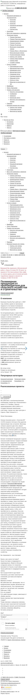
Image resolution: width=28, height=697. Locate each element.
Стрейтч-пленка (15, 62)
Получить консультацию (7, 293)
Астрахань (10, 122)
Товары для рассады (13, 90)
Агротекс (13, 21)
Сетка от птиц (14, 80)
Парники (9, 103)
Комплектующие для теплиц (15, 105)
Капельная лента (15, 97)
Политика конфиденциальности (10, 683)
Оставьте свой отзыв (7, 691)
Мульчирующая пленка (17, 53)
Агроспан (13, 19)
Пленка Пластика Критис (18, 39)
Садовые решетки (15, 76)
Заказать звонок (6, 257)
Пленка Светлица (15, 37)
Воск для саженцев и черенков (16, 33)
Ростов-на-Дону (9, 120)
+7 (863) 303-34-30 (19, 255)
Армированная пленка (17, 41)
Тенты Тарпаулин (12, 88)
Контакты (7, 144)
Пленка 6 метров (15, 43)
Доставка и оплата (9, 138)
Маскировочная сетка (17, 68)
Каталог (6, 14)
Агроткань (10, 31)
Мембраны (10, 86)
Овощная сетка (14, 78)
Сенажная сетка (15, 74)
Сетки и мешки (11, 64)
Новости (6, 140)
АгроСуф (12, 23)
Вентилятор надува (16, 111)
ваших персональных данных (16, 640)
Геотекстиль (14, 29)
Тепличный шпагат (15, 109)
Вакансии (7, 142)
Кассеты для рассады (16, 92)
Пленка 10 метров (15, 45)
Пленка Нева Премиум (17, 58)
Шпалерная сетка (15, 70)
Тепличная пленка (12, 35)
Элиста (9, 127)
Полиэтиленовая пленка (17, 54)
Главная (6, 646)
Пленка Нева (14, 60)
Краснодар (10, 123)
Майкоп (9, 125)
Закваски (13, 95)
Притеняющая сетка (16, 66)
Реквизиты (7, 652)
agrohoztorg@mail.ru (7, 663)
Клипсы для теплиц (16, 56)
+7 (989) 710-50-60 (21, 8)
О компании (7, 136)
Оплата (6, 648)
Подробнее (4, 364)
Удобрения (13, 94)
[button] (26, 348)
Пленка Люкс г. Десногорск (18, 51)
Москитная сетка (15, 72)
